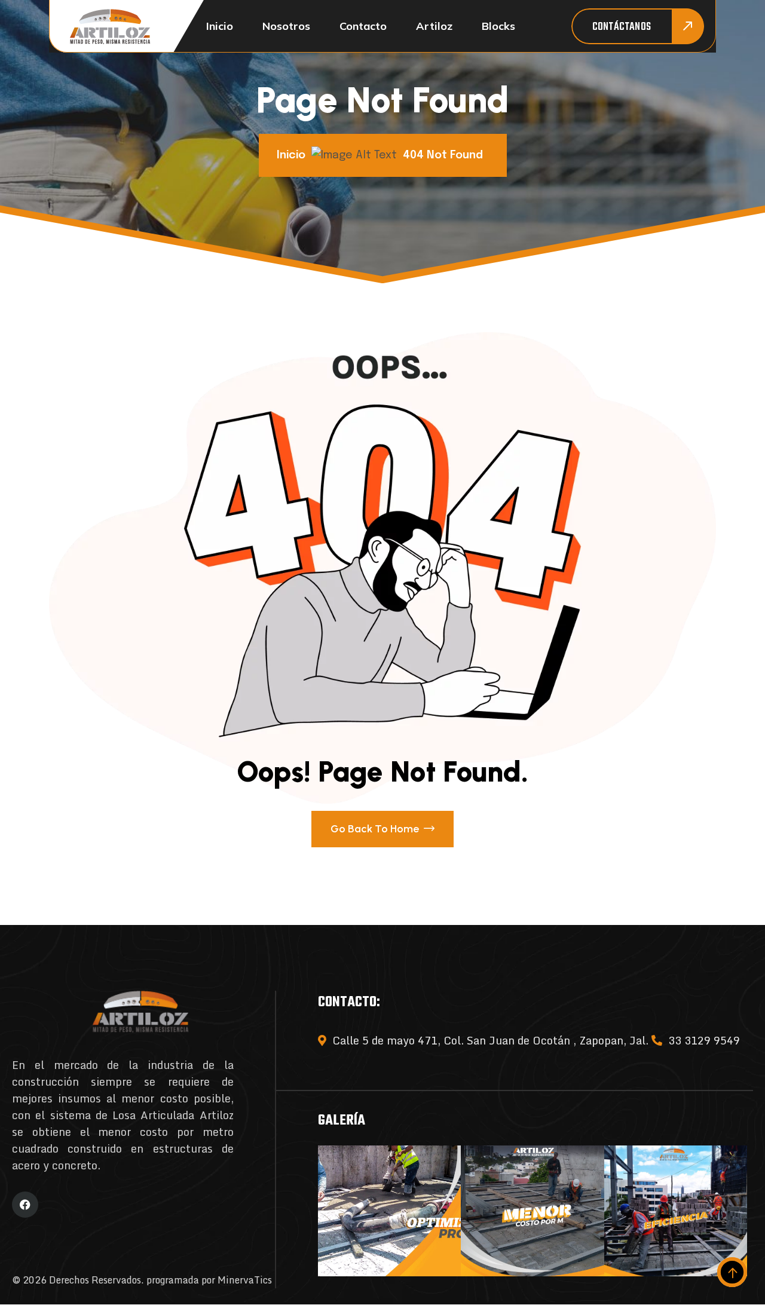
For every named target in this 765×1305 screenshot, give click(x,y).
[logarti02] (110, 26)
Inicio (219, 26)
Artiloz (434, 26)
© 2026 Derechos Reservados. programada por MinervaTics (142, 1280)
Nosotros (286, 26)
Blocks (498, 26)
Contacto (363, 26)
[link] (389, 1211)
